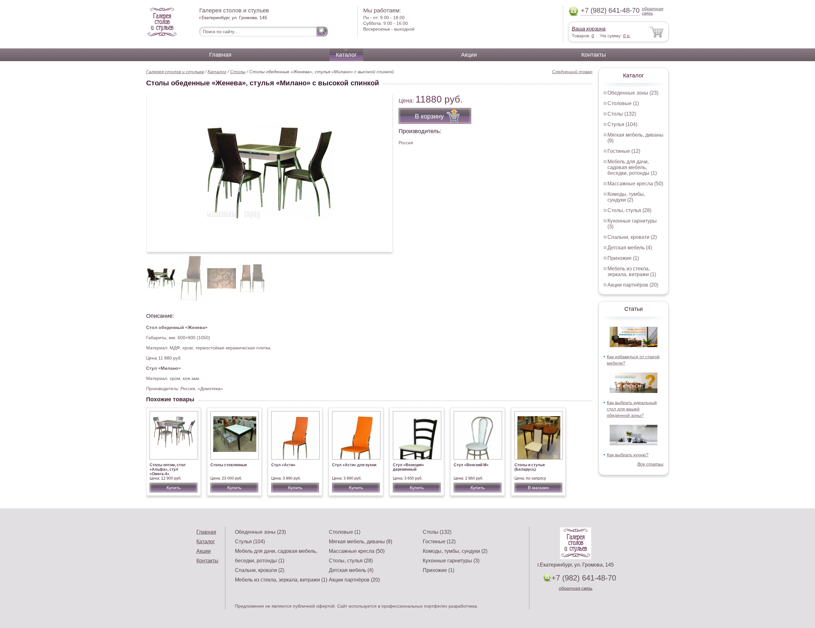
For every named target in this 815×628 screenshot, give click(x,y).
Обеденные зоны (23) (632, 93)
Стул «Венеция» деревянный (408, 467)
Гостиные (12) (623, 151)
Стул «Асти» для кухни (354, 465)
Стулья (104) (622, 124)
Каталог (346, 55)
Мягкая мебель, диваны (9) (360, 541)
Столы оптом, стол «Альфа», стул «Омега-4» (168, 469)
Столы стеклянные (228, 465)
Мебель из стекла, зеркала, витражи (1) (631, 271)
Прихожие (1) (623, 258)
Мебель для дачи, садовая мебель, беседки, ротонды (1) (632, 167)
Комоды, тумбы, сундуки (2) (626, 197)
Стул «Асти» (283, 465)
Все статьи (650, 464)
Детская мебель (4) (629, 247)
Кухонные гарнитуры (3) (451, 560)
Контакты (593, 55)
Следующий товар (572, 71)
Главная (220, 55)
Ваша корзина (589, 29)
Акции (469, 55)
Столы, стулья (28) (629, 210)
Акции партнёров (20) (632, 285)
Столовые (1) (623, 103)
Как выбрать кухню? (627, 454)
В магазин (538, 487)
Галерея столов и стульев (175, 71)
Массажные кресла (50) (635, 183)
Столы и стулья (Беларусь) (529, 467)
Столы (237, 71)
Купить (174, 487)
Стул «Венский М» (471, 465)
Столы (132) (621, 114)
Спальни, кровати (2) (632, 237)
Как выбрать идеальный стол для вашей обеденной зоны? (632, 409)
